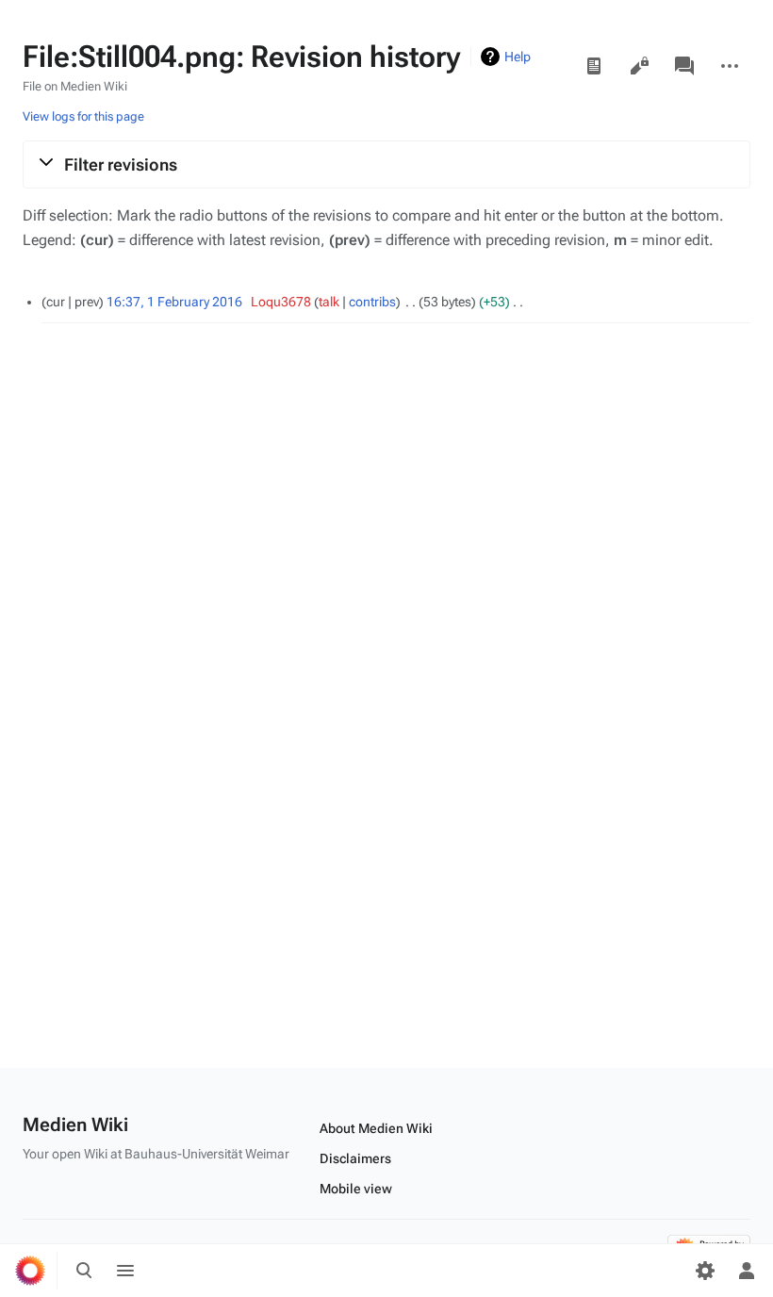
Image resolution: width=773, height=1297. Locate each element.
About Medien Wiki (376, 1128)
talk (329, 301)
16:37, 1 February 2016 (174, 301)
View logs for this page (83, 116)
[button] (386, 164)
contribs (372, 301)
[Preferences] (705, 1270)
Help (517, 56)
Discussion (684, 66)
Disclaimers (355, 1158)
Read (594, 66)
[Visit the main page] (30, 1270)
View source (639, 66)
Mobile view (356, 1188)
